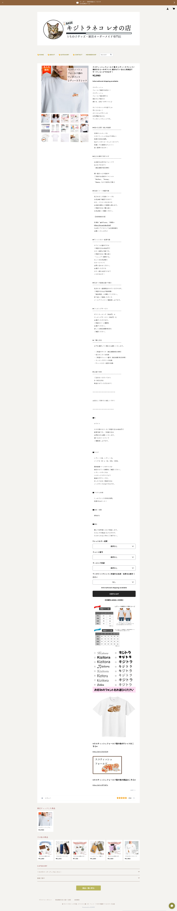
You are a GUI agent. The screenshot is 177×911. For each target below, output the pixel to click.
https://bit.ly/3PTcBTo (100, 785)
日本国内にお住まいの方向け (114, 600)
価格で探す (41, 878)
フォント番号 (98, 552)
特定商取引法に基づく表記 (63, 900)
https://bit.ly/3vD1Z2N (100, 752)
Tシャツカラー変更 (100, 541)
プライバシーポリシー (45, 900)
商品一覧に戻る (88, 888)
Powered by (86, 907)
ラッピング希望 (99, 563)
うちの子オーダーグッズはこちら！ (49, 872)
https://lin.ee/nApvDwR (102, 225)
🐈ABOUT (51, 55)
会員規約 (77, 900)
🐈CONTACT (77, 55)
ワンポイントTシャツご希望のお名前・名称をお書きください (114, 575)
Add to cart (114, 594)
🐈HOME (40, 55)
